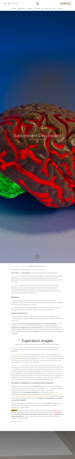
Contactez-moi (65, 3)
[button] (5, 3)
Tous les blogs (15, 266)
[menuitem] (14, 8)
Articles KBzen (24, 266)
